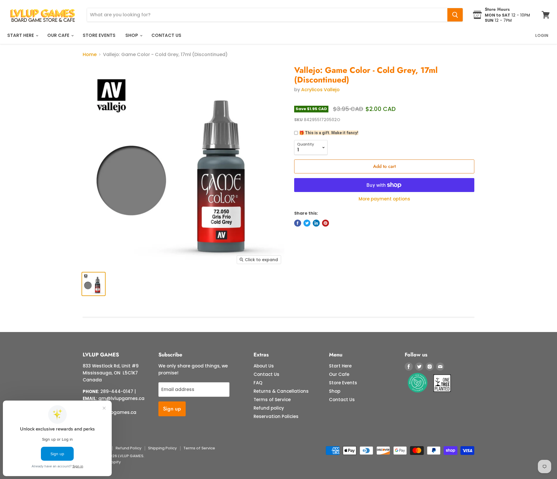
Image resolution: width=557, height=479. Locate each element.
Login (541, 35)
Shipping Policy (162, 448)
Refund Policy (128, 448)
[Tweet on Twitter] (306, 223)
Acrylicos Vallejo (320, 89)
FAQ (258, 383)
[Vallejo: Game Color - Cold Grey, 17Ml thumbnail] (93, 283)
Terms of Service (272, 400)
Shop (132, 35)
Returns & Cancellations (281, 391)
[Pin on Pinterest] (325, 223)
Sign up (172, 408)
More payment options (384, 198)
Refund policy (269, 408)
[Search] (455, 14)
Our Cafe (58, 35)
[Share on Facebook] (297, 223)
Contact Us (166, 35)
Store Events (99, 35)
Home (90, 54)
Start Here (21, 35)
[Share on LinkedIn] (316, 223)
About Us (264, 366)
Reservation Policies (276, 416)
